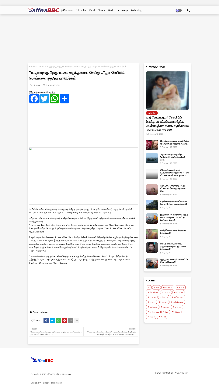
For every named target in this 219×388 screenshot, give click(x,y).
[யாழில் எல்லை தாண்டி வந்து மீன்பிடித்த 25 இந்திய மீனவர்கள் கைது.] (152, 158)
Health (111, 10)
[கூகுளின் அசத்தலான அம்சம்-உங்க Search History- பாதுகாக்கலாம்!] (152, 205)
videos (177, 312)
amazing (169, 287)
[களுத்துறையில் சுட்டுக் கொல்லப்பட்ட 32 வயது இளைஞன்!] (152, 263)
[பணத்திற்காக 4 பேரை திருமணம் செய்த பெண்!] (152, 234)
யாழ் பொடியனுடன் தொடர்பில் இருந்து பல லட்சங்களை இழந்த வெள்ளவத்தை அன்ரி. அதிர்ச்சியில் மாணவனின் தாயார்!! (167, 123)
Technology (137, 10)
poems (164, 302)
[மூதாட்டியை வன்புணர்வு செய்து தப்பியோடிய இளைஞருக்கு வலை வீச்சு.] (152, 189)
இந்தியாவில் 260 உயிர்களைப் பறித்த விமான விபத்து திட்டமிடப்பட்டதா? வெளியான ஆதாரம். (174, 217)
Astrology (123, 10)
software (153, 307)
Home (32, 66)
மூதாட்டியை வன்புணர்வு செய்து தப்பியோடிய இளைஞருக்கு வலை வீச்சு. (172, 188)
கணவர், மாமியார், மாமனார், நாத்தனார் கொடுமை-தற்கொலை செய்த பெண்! (173, 246)
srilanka (40, 66)
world (152, 317)
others (152, 302)
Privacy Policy (181, 372)
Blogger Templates (52, 382)
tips (166, 312)
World (92, 10)
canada (167, 292)
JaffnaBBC (51, 374)
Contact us (167, 372)
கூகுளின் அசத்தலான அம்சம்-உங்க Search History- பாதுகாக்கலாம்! (173, 202)
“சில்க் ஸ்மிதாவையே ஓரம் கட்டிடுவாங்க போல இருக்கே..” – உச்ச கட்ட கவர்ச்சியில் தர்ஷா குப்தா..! (174, 173)
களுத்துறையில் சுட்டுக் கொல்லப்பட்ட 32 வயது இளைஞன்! (174, 260)
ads (157, 287)
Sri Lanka (81, 10)
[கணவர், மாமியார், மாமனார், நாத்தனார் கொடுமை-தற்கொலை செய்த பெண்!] (152, 247)
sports (166, 307)
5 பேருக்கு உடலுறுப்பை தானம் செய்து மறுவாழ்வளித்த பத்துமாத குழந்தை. (174, 142)
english (153, 297)
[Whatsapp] (58, 320)
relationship (178, 302)
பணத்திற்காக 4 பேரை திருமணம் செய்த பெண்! (173, 231)
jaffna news (178, 297)
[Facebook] (46, 320)
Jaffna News (67, 10)
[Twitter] (52, 320)
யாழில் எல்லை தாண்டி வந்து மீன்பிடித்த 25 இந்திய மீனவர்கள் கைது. (172, 157)
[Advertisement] (109, 38)
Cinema (101, 10)
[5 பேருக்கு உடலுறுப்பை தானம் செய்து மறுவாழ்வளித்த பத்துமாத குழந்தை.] (152, 145)
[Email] (70, 320)
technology (154, 312)
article (181, 287)
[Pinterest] (64, 320)
